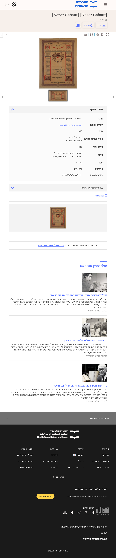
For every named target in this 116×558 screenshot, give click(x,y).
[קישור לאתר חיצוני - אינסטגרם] (79, 512)
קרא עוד (60, 477)
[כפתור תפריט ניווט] (105, 4)
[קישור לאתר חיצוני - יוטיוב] (65, 512)
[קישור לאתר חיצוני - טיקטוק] (72, 512)
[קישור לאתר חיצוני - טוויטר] (87, 512)
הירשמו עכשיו (45, 496)
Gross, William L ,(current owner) (70, 125)
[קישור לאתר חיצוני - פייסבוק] (93, 512)
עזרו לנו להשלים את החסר (51, 245)
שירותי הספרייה (99, 418)
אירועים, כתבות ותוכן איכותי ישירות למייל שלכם (87, 496)
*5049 (104, 533)
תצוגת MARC (99, 196)
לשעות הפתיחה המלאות (95, 539)
